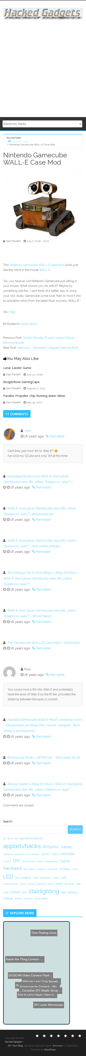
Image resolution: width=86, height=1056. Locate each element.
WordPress (50, 1049)
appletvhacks (22, 846)
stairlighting (43, 891)
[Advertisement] (43, 68)
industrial (53, 869)
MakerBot (45, 877)
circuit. (45, 854)
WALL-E (44, 270)
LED (8, 876)
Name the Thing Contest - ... (26, 964)
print (51, 883)
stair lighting (69, 892)
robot (15, 892)
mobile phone (10, 884)
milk (63, 877)
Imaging (41, 869)
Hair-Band (29, 869)
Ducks (40, 861)
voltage (8, 898)
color (54, 854)
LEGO (36, 877)
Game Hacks (29, 324)
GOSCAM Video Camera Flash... (30, 975)
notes (23, 884)
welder (18, 898)
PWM (59, 883)
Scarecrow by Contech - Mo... (41, 993)
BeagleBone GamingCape (21, 382)
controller (67, 854)
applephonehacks (31, 838)
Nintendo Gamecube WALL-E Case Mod (37, 265)
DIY (16, 860)
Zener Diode (41, 898)
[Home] (9, 141)
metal (56, 877)
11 (48, 241)
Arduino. (51, 846)
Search (7, 821)
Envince (57, 1045)
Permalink (56, 436)
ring (5, 892)
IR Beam (65, 868)
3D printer (13, 838)
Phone (31, 884)
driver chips (28, 861)
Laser (75, 869)
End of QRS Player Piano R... (34, 989)
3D (4, 838)
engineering (51, 861)
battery (66, 847)
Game (65, 861)
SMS (24, 892)
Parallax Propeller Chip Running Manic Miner (34, 396)
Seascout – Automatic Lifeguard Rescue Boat (47, 347)
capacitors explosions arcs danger (21, 854)
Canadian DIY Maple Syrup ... (44, 997)
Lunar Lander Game (17, 368)
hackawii (12, 868)
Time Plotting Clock (43, 930)
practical (41, 884)
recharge (69, 884)
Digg (12, 312)
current (7, 861)
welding (28, 898)
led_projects (23, 877)
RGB (78, 884)
